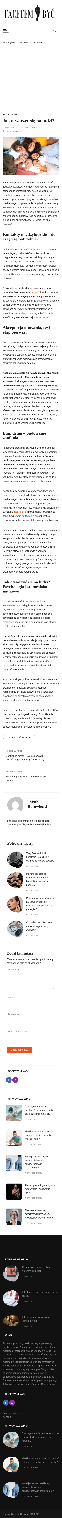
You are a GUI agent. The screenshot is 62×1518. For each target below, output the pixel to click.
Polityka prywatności (13, 1413)
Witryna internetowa (18, 1031)
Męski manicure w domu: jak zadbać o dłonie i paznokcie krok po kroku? (39, 1135)
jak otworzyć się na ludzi (20, 737)
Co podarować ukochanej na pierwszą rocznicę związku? (39, 926)
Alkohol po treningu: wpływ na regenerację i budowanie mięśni (40, 1189)
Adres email (15, 1014)
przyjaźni (36, 292)
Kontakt (7, 1417)
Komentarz (14, 969)
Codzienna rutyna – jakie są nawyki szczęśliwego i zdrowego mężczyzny (25, 758)
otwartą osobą (41, 317)
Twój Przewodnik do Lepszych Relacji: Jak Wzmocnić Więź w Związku (40, 857)
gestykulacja (20, 512)
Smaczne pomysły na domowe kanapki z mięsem (27, 778)
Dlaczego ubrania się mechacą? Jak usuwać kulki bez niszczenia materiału (39, 1110)
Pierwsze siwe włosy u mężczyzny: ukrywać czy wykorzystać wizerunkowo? (39, 1214)
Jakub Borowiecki (32, 127)
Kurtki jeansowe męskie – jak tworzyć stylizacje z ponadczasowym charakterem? (38, 1487)
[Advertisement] (31, 77)
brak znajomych (33, 601)
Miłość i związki (10, 114)
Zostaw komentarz (14, 131)
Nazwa (12, 997)
